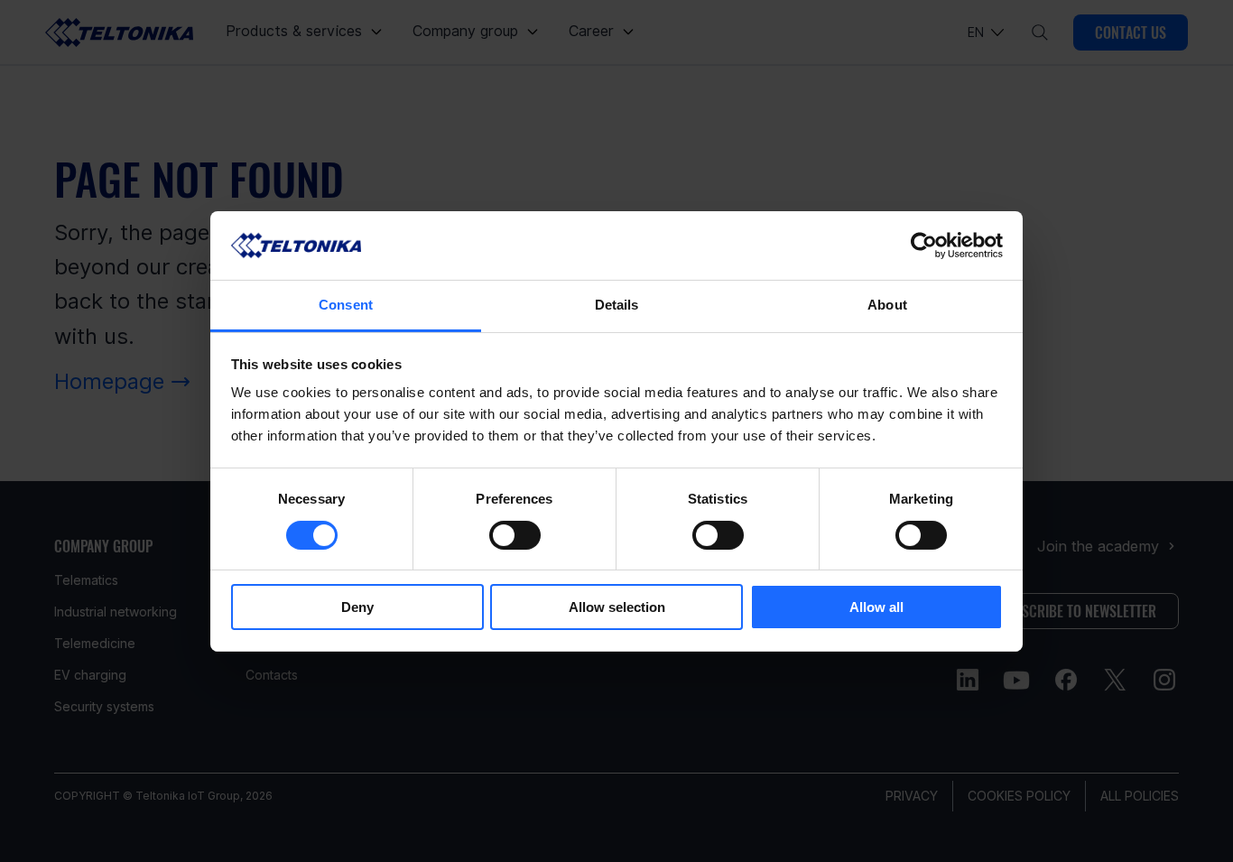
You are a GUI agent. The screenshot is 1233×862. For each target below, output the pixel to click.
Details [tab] (617, 304)
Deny (357, 607)
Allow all (876, 607)
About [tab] (887, 304)
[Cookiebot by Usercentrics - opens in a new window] (924, 245)
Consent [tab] (346, 304)
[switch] (515, 535)
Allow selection (617, 607)
